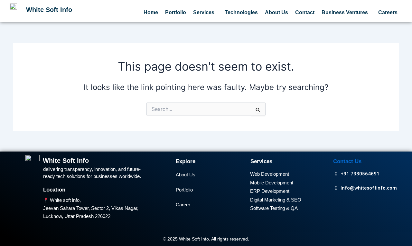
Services (203, 12)
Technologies (241, 12)
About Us (276, 12)
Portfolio (175, 12)
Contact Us (347, 161)
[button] (205, 12)
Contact (304, 12)
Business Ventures (345, 12)
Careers (388, 12)
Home (151, 12)
